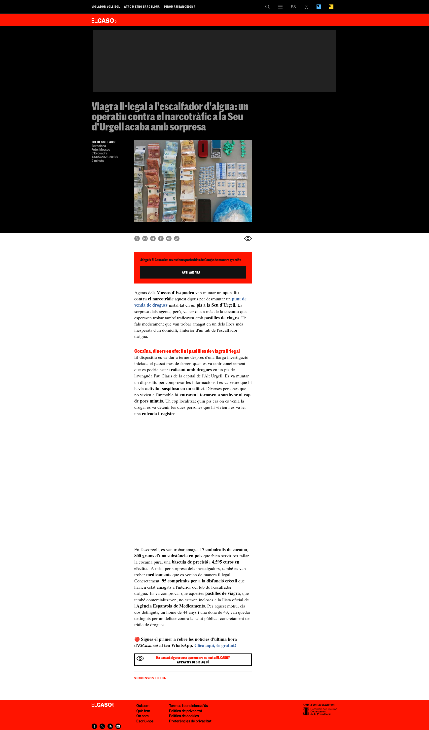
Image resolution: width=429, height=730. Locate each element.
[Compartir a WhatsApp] (145, 238)
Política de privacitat (185, 711)
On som (142, 716)
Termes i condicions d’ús (188, 705)
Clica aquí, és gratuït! (215, 645)
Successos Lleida (150, 678)
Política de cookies (184, 716)
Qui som (142, 705)
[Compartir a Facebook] (161, 238)
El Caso (104, 19)
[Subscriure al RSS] (110, 726)
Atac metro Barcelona (142, 6)
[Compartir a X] (137, 238)
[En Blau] (319, 6)
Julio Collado (104, 142)
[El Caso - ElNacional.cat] (103, 705)
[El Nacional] (331, 6)
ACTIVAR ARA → (193, 272)
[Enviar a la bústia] (248, 238)
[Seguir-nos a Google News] (118, 726)
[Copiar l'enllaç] (176, 238)
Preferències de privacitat (190, 721)
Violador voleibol (106, 6)
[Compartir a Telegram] (153, 238)
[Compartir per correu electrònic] (169, 238)
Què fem (143, 711)
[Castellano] (293, 6)
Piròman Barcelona (179, 6)
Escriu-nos (144, 721)
